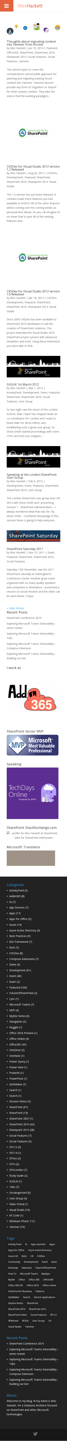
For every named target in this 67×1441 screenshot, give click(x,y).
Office (22, 1279)
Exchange (13, 1267)
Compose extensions (22, 959)
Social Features (37, 57)
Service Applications (44, 1297)
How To (12, 1273)
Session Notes (18, 1101)
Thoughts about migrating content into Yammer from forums (31, 42)
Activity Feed (14, 1244)
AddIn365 (15, 896)
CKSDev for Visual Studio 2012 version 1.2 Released (33, 167)
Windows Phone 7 (20, 1221)
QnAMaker (15, 1084)
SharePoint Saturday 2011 (25, 549)
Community (14, 1261)
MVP (12, 1010)
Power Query (17, 1061)
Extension (27, 1267)
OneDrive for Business (20, 1291)
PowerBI (14, 1073)
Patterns (40, 1291)
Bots (12, 947)
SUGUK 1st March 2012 (23, 384)
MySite (11, 1279)
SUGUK (13, 1181)
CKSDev (52, 173)
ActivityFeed (14, 392)
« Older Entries (15, 608)
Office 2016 (33, 1285)
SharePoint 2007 (19, 1118)
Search (13, 1090)
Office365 (12, 52)
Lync (12, 998)
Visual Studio (17, 1210)
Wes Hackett (17, 48)
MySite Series (17, 1016)
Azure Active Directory (22, 930)
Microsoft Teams (19, 1004)
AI (10, 902)
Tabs (12, 1187)
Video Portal (16, 1204)
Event (44, 392)
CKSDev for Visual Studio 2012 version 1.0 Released (33, 292)
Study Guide (16, 1175)
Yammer (24, 61)
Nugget (13, 1027)
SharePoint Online (17, 1314)
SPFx (12, 1164)
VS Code (14, 1215)
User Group (26, 401)
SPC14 (13, 1153)
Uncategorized (18, 1192)
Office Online (17, 1038)
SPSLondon (16, 1170)
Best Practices (18, 936)
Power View (16, 1067)
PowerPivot (16, 1078)
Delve (12, 964)
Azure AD (13, 1256)
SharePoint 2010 (45, 52)
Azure (12, 924)
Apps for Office (18, 919)
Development (15, 177)
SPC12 (13, 1147)
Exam (12, 981)
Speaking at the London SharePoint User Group (32, 476)
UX (49, 1320)
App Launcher (38, 1244)
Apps (12, 913)
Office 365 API (15, 1285)
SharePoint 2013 (37, 1309)
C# (31, 1256)
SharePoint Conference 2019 (24, 618)
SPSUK (25, 1320)
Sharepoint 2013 (16, 57)
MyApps (46, 1273)
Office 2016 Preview (21, 1033)
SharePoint (26, 52)
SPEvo (13, 1158)
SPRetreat (13, 1320)
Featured (51, 48)
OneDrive (15, 1050)
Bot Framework (18, 941)
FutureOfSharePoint (21, 993)
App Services (17, 907)
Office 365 (34, 1279)
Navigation (15, 1021)
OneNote (14, 1056)
